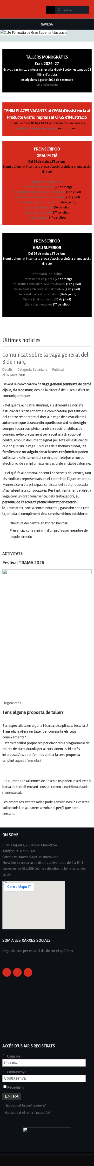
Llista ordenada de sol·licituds (38, 202)
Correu (89, 369)
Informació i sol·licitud (46, 182)
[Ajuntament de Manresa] (47, 1133)
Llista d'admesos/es (38, 212)
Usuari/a (13, 1056)
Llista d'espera (38, 217)
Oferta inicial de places (38, 187)
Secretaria (40, 369)
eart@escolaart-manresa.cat (35, 128)
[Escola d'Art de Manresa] (12, 9)
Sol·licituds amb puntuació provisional (39, 192)
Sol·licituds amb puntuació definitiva (39, 197)
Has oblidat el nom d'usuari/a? (27, 1112)
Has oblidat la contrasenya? (25, 1105)
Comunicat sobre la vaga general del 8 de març (45, 358)
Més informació (47, 85)
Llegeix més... (12, 703)
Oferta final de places (38, 207)
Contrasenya (16, 1071)
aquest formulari (28, 760)
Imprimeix (84, 369)
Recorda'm (15, 1087)
